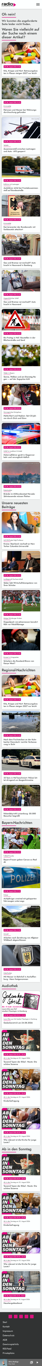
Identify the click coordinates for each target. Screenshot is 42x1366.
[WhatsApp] (10, 1316)
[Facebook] (15, 1316)
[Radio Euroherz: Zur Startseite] (18, 4)
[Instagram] (21, 1316)
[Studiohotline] (32, 1316)
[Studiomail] (26, 1316)
